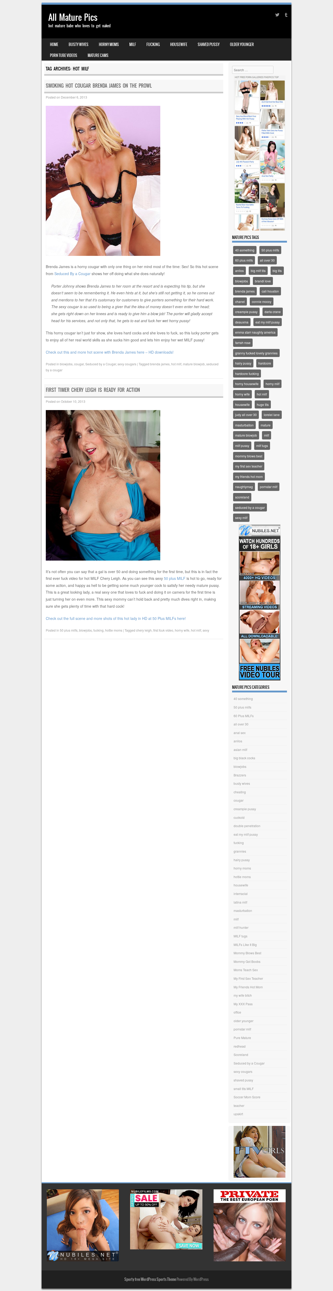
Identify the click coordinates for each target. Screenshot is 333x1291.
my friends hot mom (249, 476)
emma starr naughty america (255, 332)
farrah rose (243, 342)
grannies (240, 851)
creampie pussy (246, 311)
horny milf (272, 383)
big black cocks (244, 758)
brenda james (160, 364)
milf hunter (241, 927)
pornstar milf (268, 486)
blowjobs (66, 364)
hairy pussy (243, 363)
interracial (241, 893)
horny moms (109, 44)
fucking (153, 44)
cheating (240, 792)
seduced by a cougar (250, 507)
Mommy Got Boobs (247, 961)
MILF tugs (240, 936)
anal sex (240, 732)
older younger (242, 44)
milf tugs (262, 445)
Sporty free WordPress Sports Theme (150, 1279)
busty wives (78, 44)
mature (266, 425)
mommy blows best (248, 456)
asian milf (240, 749)
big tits (277, 270)
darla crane (273, 311)
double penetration (247, 825)
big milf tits (258, 270)
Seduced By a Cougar (72, 273)
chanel (240, 301)
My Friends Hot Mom (248, 987)
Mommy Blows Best (247, 953)
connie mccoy (261, 301)
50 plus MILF (174, 578)
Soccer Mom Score (247, 1097)
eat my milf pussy (267, 322)
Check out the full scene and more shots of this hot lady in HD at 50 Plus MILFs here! (116, 618)
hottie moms (113, 630)
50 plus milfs (69, 630)
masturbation (244, 425)
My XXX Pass (243, 1004)
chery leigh (144, 630)
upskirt (238, 1114)
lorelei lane (272, 414)
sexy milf (241, 517)
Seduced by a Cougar (100, 364)
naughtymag (244, 486)
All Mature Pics (73, 17)
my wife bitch (243, 995)
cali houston (270, 291)
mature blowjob (194, 364)
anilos (239, 270)
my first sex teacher (248, 466)
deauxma (241, 322)
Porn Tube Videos (63, 55)
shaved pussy (209, 44)
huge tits (263, 404)
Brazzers (240, 775)
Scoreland (241, 1054)
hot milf (176, 364)
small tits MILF (244, 1088)
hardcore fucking (247, 373)
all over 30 (267, 260)
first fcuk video (163, 630)
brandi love (263, 281)
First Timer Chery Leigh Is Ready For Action (93, 389)
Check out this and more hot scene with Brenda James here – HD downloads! (110, 352)
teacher (239, 1105)
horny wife (182, 630)
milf (132, 44)
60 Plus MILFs (244, 715)
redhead (240, 1046)
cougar (79, 364)
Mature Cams (98, 55)
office (237, 1012)
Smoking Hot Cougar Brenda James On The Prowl (99, 85)
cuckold (239, 817)
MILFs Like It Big (245, 944)
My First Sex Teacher (248, 978)
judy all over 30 (246, 414)
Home (54, 44)
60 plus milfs (244, 260)
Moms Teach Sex (246, 970)
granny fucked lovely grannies (256, 353)
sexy (206, 630)
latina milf (240, 902)
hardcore (264, 363)
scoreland (242, 497)
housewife (178, 44)
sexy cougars (127, 364)
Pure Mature (242, 1037)
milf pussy (242, 445)
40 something (244, 250)
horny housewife (247, 383)
